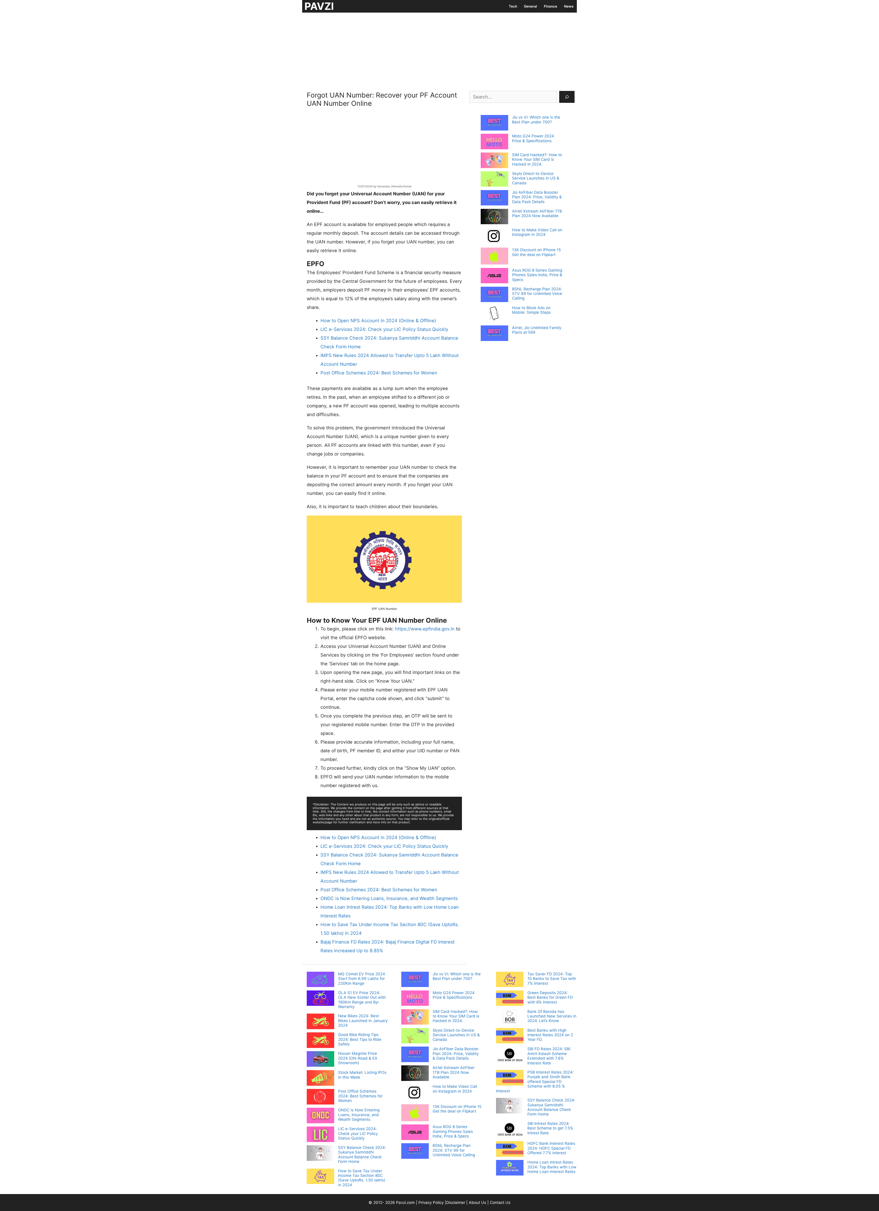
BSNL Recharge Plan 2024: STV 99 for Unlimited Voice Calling (537, 294)
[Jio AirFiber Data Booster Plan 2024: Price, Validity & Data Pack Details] (494, 198)
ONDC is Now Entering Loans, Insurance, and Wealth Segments (359, 1115)
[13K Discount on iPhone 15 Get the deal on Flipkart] (494, 256)
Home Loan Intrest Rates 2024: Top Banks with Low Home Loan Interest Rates (551, 1167)
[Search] (567, 97)
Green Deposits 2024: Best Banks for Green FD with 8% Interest (550, 997)
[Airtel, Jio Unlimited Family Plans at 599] (494, 333)
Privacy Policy (431, 1202)
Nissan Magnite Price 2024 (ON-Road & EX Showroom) (357, 1058)
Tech (513, 6)
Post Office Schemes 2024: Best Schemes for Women (360, 1096)
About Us (477, 1202)
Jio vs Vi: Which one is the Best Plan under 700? (536, 119)
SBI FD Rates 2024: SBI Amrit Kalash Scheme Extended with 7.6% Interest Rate (548, 1056)
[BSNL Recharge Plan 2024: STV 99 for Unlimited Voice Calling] (494, 295)
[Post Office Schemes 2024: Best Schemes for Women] (320, 1097)
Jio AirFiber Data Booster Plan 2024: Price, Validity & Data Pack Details (537, 197)
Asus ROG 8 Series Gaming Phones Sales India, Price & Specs (537, 275)
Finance (550, 6)
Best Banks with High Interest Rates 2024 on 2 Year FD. (550, 1035)
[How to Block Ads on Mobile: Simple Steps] (494, 314)
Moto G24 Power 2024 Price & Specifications (533, 138)
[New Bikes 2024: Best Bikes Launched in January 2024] (320, 1022)
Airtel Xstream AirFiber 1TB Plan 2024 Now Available (537, 213)
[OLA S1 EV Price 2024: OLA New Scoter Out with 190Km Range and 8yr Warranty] (320, 998)
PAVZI (319, 6)
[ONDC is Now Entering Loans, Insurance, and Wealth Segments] (320, 1116)
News (568, 6)
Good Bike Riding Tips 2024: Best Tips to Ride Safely (359, 1039)
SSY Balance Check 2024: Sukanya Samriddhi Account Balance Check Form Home (362, 1154)
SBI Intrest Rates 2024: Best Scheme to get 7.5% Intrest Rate (550, 1128)
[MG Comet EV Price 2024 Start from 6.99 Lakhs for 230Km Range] (320, 980)
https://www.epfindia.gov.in (425, 629)
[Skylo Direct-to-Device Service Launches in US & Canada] (494, 179)
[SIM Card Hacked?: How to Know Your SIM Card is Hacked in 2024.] (494, 161)
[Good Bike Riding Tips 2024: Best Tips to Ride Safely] (320, 1040)
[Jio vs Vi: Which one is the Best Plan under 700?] (494, 123)
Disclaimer (456, 1202)
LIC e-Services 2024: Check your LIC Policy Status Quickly (358, 1133)
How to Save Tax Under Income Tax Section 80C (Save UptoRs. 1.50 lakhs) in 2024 (361, 1178)
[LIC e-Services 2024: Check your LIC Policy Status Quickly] (320, 1134)
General (530, 6)
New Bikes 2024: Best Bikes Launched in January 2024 (363, 1021)
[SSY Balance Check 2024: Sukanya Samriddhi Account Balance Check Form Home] (320, 1153)
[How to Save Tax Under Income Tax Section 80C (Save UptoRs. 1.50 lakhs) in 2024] (320, 1177)
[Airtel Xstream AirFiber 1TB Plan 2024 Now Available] (494, 217)
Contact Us (500, 1202)
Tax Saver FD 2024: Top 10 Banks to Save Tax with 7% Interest (551, 979)
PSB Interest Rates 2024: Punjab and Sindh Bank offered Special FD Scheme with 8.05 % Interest (535, 1081)
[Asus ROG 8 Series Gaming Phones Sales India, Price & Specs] (494, 276)
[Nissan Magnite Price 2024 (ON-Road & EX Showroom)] (320, 1059)
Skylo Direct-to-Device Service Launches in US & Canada (535, 178)
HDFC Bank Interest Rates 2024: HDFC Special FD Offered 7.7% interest (551, 1148)
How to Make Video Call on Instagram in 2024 (537, 232)
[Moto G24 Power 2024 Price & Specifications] (494, 142)
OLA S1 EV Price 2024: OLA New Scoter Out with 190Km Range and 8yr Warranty (362, 999)
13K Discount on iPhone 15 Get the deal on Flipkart (536, 252)
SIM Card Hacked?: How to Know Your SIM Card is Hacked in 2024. (537, 159)
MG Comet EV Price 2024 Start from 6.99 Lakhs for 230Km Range (361, 979)
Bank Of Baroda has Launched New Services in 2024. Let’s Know (551, 1016)
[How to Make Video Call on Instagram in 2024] (494, 236)
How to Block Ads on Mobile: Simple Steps (531, 310)
